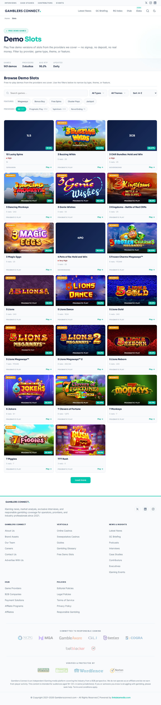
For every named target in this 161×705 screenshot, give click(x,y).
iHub (129, 10)
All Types (96, 93)
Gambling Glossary (66, 548)
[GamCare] (111, 638)
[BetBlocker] (75, 648)
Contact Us (10, 554)
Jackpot (90, 101)
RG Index (117, 10)
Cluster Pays (74, 101)
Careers (9, 548)
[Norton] (116, 670)
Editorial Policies (65, 588)
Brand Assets (12, 536)
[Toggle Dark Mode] (154, 10)
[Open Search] (147, 11)
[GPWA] (43, 670)
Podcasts (114, 542)
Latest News (84, 10)
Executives (114, 566)
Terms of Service (65, 600)
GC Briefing (102, 10)
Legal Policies (64, 594)
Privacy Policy (64, 606)
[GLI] (92, 637)
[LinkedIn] (155, 3)
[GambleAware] (70, 637)
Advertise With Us (14, 560)
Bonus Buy (40, 101)
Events (60, 3)
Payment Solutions (14, 600)
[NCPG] (25, 638)
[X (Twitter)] (137, 509)
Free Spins (56, 101)
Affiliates (9, 612)
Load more (80, 480)
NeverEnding (78, 109)
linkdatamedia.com (121, 697)
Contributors (45, 3)
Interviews (11, 3)
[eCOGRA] (134, 638)
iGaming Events (117, 572)
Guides (60, 542)
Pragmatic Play (38, 109)
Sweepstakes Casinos (68, 536)
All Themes (116, 93)
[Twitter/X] (146, 3)
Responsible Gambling (68, 612)
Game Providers (13, 588)
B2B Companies (13, 594)
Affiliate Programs (14, 606)
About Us (9, 530)
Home (7, 18)
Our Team (10, 542)
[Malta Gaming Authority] (46, 638)
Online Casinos (64, 530)
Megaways (23, 101)
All (21, 109)
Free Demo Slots (65, 554)
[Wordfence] (89, 670)
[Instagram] (150, 3)
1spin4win (59, 109)
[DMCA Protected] (62, 670)
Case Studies (27, 3)
